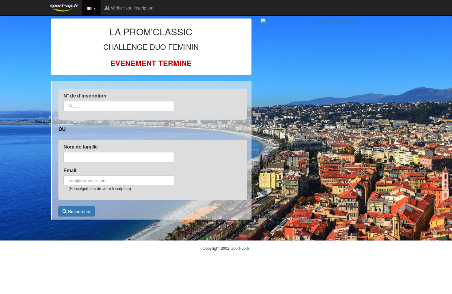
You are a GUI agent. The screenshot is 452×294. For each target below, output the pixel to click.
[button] (91, 7)
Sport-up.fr (240, 248)
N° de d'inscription (84, 95)
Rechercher (79, 211)
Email (69, 170)
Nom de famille (80, 146)
